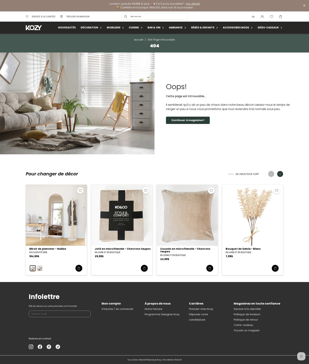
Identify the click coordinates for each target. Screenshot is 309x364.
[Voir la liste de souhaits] (271, 16)
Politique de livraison (247, 314)
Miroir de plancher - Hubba (47, 249)
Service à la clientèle (247, 309)
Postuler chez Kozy (201, 309)
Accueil (138, 39)
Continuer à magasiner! (187, 120)
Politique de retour (246, 319)
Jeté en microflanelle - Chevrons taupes (123, 249)
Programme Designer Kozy (162, 314)
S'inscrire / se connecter (117, 309)
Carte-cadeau (243, 325)
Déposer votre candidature (198, 316)
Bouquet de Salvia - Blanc (243, 249)
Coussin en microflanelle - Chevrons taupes (185, 250)
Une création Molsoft (172, 359)
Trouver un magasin (247, 330)
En (253, 16)
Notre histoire (153, 309)
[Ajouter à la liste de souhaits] (80, 190)
